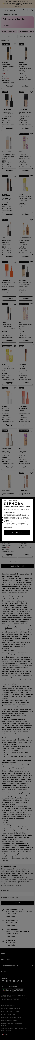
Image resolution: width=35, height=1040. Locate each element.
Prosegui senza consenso (10, 500)
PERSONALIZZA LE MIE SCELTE (16, 538)
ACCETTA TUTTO (17, 532)
